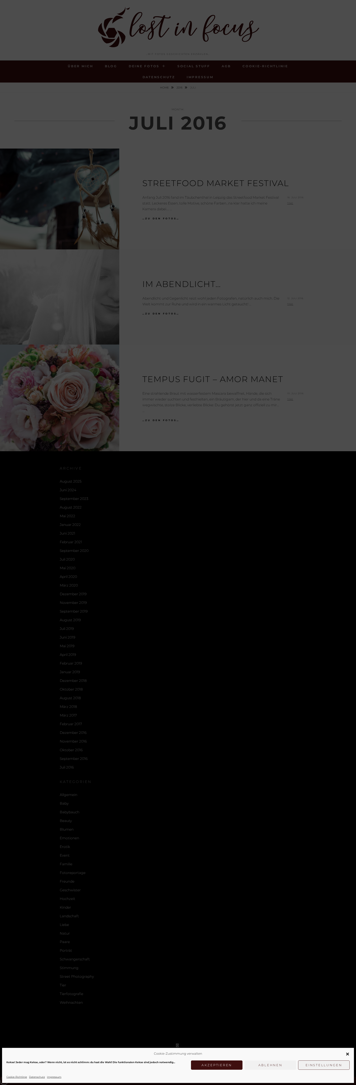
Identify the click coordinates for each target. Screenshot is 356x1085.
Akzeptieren (216, 1065)
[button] (347, 1054)
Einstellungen (324, 1065)
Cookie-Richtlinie (16, 1076)
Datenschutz (37, 1076)
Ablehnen (270, 1065)
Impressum (54, 1076)
